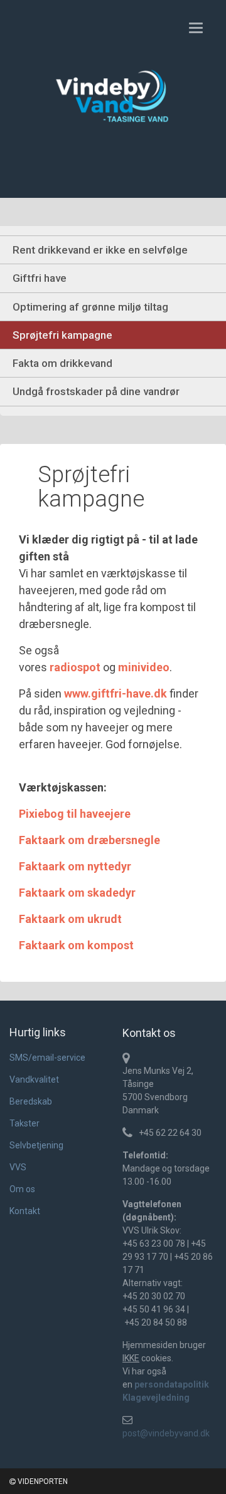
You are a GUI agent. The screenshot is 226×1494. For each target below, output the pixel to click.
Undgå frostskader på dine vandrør (96, 391)
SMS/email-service (47, 1058)
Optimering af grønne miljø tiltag (90, 307)
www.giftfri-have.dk (115, 693)
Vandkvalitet (34, 1079)
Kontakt (24, 1211)
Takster (24, 1123)
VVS (17, 1167)
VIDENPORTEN (42, 1481)
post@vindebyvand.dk (166, 1433)
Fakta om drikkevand (62, 363)
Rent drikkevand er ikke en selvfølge (100, 250)
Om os (22, 1189)
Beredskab (30, 1101)
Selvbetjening (36, 1145)
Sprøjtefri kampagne (62, 335)
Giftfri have (40, 278)
